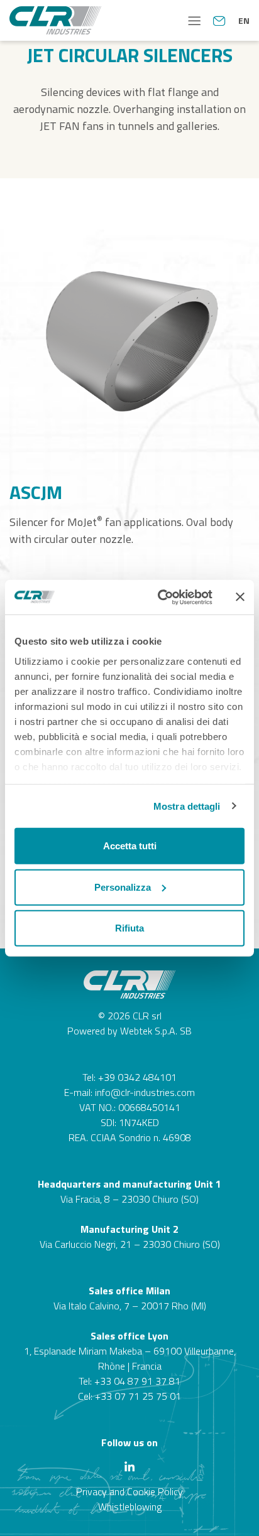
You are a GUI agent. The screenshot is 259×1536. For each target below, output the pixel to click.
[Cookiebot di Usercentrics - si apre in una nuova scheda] (160, 597)
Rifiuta (129, 928)
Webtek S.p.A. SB (156, 1030)
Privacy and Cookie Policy (129, 1491)
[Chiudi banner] (240, 597)
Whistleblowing (130, 1506)
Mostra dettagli (187, 805)
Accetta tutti (130, 846)
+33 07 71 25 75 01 (138, 1396)
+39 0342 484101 (137, 1077)
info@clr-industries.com (145, 1092)
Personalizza (122, 886)
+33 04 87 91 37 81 (137, 1380)
